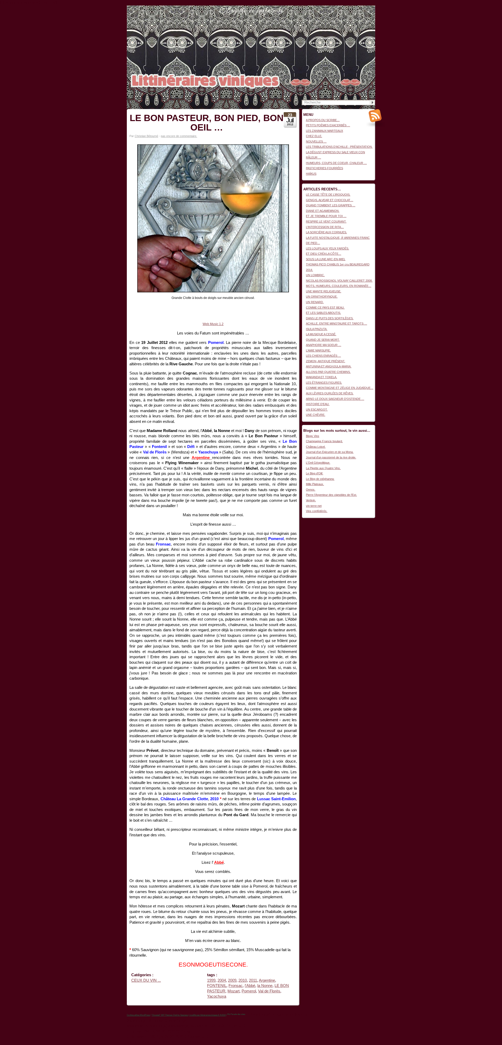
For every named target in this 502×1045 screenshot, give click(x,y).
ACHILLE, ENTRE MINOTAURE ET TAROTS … (336, 323)
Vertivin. (311, 500)
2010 (242, 980)
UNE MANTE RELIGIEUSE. (323, 291)
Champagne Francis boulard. (324, 441)
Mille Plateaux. (315, 484)
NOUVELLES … (316, 141)
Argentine (267, 980)
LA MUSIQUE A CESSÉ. (321, 334)
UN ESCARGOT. (317, 409)
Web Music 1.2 (213, 324)
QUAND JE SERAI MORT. (323, 339)
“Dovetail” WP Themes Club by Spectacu (170, 1015)
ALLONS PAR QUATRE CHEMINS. (328, 371)
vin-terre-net (314, 505)
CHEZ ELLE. (314, 136)
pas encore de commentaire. (179, 136)
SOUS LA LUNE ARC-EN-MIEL (325, 259)
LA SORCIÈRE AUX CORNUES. (326, 232)
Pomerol (249, 991)
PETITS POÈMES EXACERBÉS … (328, 125)
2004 (222, 980)
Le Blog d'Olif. (314, 473)
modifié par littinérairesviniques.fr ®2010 (207, 1015)
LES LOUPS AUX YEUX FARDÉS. (327, 248)
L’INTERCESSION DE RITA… (325, 227)
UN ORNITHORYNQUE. (322, 296)
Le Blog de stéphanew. (320, 478)
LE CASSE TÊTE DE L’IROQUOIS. (328, 194)
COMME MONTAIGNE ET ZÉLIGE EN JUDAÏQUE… (339, 387)
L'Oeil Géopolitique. (318, 462)
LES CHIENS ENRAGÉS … (323, 355)
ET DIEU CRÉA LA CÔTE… (323, 253)
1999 (211, 980)
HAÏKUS (311, 173)
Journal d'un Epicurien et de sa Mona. (329, 451)
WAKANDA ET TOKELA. (321, 377)
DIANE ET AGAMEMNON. (322, 210)
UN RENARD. (315, 302)
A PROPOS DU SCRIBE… (323, 120)
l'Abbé (250, 986)
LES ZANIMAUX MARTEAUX (324, 130)
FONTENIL (216, 986)
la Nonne (264, 986)
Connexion (368, 8)
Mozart (233, 991)
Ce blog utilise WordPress (138, 1015)
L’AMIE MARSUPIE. (318, 350)
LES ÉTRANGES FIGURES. (324, 382)
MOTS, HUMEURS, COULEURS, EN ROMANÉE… (338, 285)
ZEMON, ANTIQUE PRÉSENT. (325, 361)
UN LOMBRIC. (315, 275)
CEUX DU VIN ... (146, 980)
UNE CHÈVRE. (315, 414)
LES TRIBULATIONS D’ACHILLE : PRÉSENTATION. (339, 146)
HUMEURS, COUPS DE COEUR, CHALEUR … (336, 162)
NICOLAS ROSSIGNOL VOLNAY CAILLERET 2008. (339, 280)
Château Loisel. (316, 446)
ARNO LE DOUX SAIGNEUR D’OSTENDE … (335, 398)
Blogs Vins (312, 436)
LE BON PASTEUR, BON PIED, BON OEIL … (206, 122)
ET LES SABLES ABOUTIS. (323, 312)
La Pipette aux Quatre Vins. (323, 468)
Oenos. (310, 489)
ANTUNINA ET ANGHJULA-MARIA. (328, 366)
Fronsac (236, 986)
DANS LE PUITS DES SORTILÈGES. (329, 318)
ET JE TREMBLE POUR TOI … (326, 216)
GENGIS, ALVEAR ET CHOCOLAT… (329, 200)
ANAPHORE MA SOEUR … (323, 345)
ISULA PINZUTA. (316, 329)
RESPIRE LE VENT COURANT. (326, 221)
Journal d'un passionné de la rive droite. (331, 457)
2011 (253, 980)
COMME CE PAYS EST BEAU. (325, 307)
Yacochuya (216, 996)
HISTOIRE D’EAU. (317, 404)
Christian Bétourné (146, 136)
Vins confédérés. (316, 511)
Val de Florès (269, 991)
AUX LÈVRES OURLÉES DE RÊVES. (329, 393)
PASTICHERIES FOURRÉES (324, 168)
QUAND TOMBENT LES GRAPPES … (330, 205)
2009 (232, 980)
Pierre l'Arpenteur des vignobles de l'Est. (331, 494)
